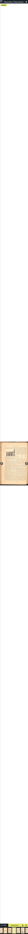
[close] (26, 1)
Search (4, 5)
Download (15, 925)
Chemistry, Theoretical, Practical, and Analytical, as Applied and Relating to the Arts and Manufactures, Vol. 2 (14, 1)
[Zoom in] (23, 925)
